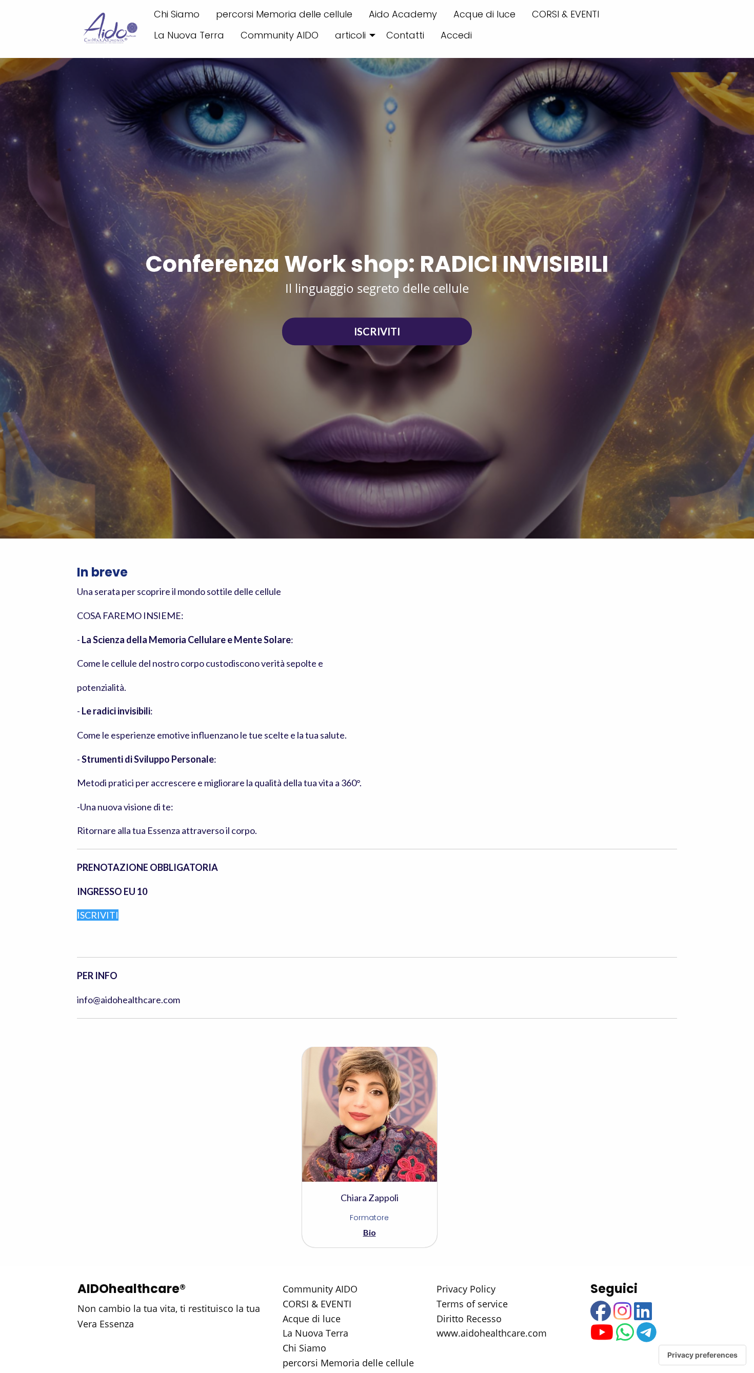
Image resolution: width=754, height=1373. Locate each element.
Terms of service (472, 1304)
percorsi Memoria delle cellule (348, 1363)
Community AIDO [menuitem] (280, 35)
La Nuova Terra (315, 1333)
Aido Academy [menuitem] (403, 14)
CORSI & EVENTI (317, 1304)
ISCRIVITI (377, 331)
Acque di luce (312, 1318)
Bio (369, 1232)
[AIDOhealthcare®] (109, 29)
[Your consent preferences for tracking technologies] (702, 1355)
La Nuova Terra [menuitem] (189, 35)
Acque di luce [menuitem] (484, 14)
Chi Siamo (304, 1348)
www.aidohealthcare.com (491, 1333)
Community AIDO (320, 1289)
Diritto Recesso (469, 1318)
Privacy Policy (465, 1289)
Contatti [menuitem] (405, 35)
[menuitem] (352, 35)
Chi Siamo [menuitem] (177, 14)
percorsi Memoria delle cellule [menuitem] (284, 14)
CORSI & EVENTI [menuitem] (565, 14)
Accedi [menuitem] (456, 35)
